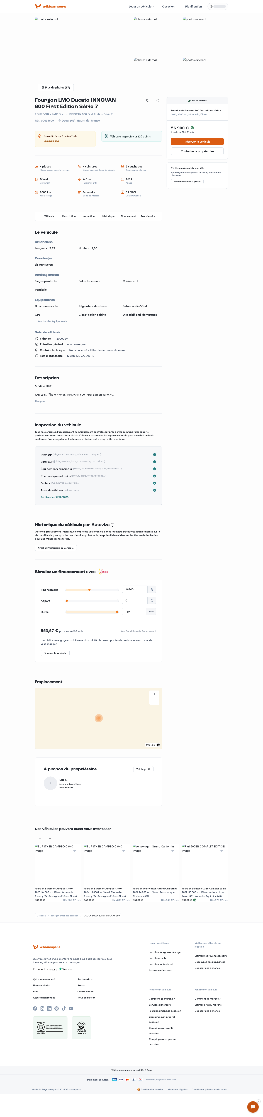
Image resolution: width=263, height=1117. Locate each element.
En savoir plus (51, 140)
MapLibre (150, 744)
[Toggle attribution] (158, 745)
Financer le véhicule (55, 653)
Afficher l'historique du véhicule (56, 547)
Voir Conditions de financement (138, 631)
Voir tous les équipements (52, 321)
